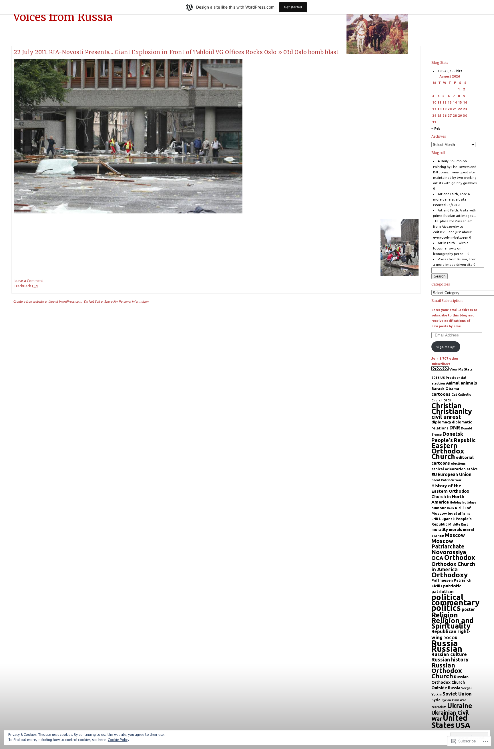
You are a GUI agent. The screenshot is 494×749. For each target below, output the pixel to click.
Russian (446, 648)
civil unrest (446, 416)
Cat (454, 394)
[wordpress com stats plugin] (440, 369)
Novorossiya (448, 552)
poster (468, 609)
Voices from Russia (63, 17)
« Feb (435, 128)
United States (449, 721)
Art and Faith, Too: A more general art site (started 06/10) (451, 199)
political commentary (455, 600)
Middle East (458, 524)
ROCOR (450, 638)
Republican (444, 631)
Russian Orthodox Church (446, 670)
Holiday (455, 502)
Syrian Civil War (453, 700)
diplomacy (441, 422)
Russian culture (449, 654)
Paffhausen (442, 580)
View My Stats (461, 369)
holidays (469, 502)
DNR (454, 427)
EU (434, 474)
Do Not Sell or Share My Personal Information (116, 301)
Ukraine (459, 705)
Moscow (455, 535)
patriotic (452, 585)
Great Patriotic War (446, 480)
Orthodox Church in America (453, 566)
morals (455, 529)
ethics (472, 469)
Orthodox (459, 557)
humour (438, 508)
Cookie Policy (118, 740)
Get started (293, 7)
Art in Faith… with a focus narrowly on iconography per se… (451, 248)
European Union (454, 474)
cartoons (441, 394)
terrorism (438, 707)
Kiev (450, 508)
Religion (444, 615)
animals (469, 383)
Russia (444, 643)
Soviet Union (457, 693)
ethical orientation (448, 469)
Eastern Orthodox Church (447, 450)
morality (439, 529)
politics (446, 607)
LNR (434, 519)
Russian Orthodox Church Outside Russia (450, 682)
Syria (436, 700)
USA (462, 725)
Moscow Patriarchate (447, 544)
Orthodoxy (449, 575)
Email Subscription (447, 301)
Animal (453, 383)
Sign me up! (445, 347)
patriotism (442, 591)
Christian (446, 406)
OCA (437, 558)
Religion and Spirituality (452, 623)
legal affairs (459, 513)
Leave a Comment (28, 281)
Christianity (451, 411)
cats (447, 400)
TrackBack (26, 286)
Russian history (450, 659)
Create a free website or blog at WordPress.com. (47, 301)
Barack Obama (445, 388)
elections (458, 463)
